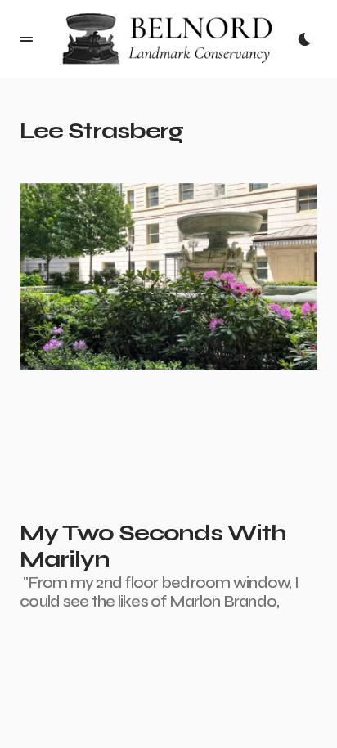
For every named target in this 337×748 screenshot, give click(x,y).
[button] (26, 39)
